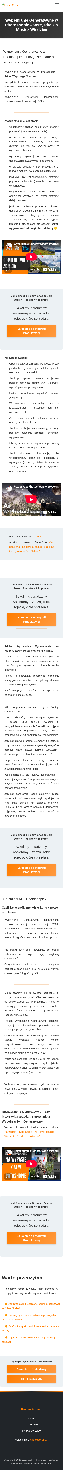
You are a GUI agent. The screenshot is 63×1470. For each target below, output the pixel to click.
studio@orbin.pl (38, 1439)
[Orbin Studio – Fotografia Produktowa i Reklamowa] (10, 4)
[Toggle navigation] (57, 5)
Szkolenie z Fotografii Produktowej (31, 331)
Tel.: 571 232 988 (31, 1378)
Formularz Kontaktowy (31, 1369)
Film (39, 536)
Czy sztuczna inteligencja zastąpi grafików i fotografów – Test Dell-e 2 (31, 547)
